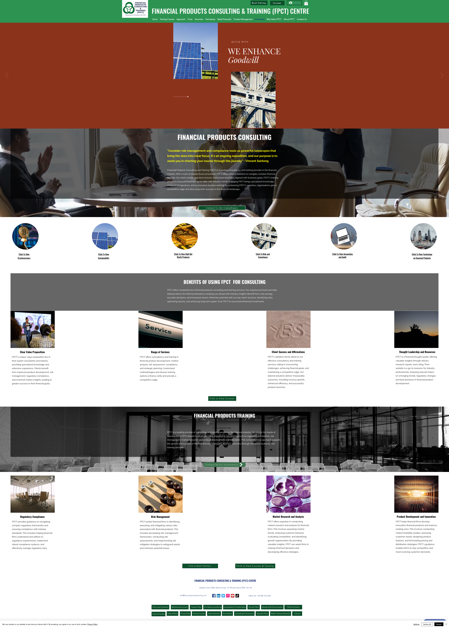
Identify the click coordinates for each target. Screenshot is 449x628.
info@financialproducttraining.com (193, 595)
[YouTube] (232, 595)
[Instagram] (228, 595)
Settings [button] (416, 624)
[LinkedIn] (218, 595)
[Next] (442, 76)
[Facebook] (214, 595)
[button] (306, 2)
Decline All (427, 624)
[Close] (446, 624)
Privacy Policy (92, 624)
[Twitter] (223, 595)
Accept (438, 624)
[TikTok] (237, 595)
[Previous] (6, 76)
